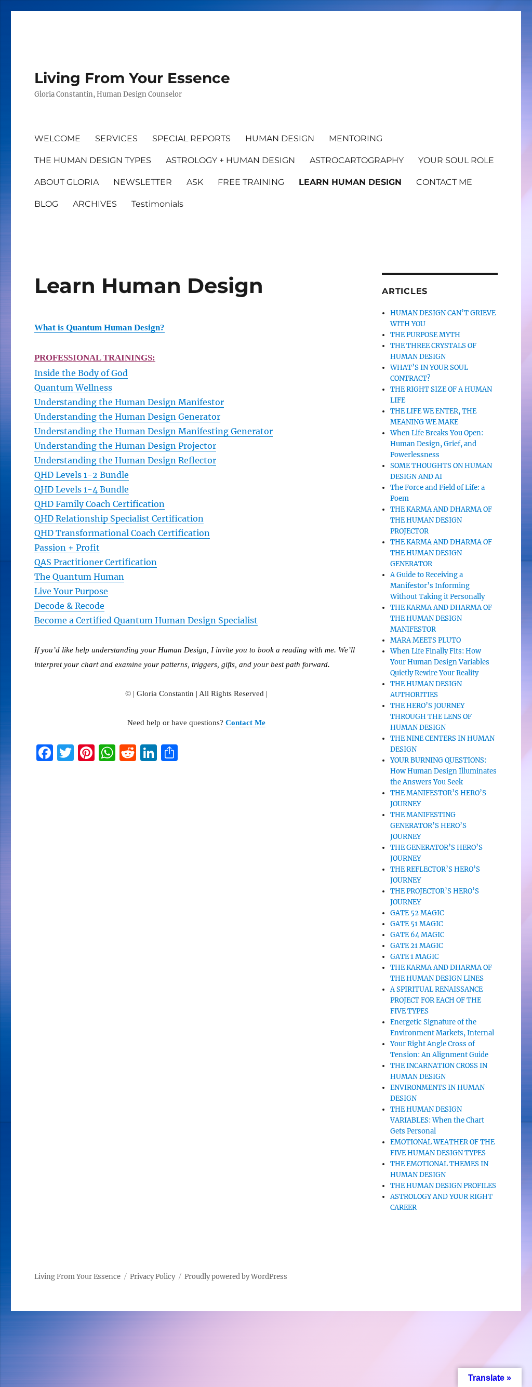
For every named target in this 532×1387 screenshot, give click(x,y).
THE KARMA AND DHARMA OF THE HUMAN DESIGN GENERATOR (441, 553)
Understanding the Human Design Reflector (125, 460)
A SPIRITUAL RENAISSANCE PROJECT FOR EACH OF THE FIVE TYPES (436, 1000)
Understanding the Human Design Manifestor (129, 402)
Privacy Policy (152, 1276)
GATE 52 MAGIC (417, 913)
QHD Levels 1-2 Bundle (81, 475)
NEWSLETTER (142, 182)
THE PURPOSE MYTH (425, 334)
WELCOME (57, 138)
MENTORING (355, 138)
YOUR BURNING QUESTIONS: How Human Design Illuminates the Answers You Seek (443, 771)
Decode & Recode (69, 606)
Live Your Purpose (71, 591)
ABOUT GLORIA (66, 182)
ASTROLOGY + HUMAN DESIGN (230, 160)
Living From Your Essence (132, 78)
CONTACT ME (444, 182)
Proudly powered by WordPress (235, 1276)
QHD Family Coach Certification (99, 504)
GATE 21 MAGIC (416, 945)
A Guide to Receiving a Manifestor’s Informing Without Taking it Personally (437, 585)
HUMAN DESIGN (279, 138)
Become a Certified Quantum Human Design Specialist (146, 620)
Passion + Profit (67, 547)
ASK (195, 182)
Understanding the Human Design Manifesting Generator (153, 431)
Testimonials (157, 204)
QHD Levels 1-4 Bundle (81, 489)
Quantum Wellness (73, 387)
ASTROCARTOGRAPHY (357, 160)
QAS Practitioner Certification (95, 562)
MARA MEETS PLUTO (425, 640)
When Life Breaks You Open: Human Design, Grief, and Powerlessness (436, 444)
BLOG (46, 204)
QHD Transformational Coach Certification (122, 533)
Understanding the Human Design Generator (127, 416)
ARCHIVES (95, 204)
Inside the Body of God (81, 373)
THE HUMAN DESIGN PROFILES (443, 1185)
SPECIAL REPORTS (191, 138)
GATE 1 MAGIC (414, 956)
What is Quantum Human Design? (99, 327)
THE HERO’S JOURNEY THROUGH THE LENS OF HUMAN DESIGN (431, 716)
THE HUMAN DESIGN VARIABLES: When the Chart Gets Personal (437, 1120)
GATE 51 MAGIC (416, 923)
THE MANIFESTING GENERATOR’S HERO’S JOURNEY (428, 825)
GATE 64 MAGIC (417, 934)
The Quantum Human (79, 576)
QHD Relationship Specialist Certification (119, 518)
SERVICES (116, 138)
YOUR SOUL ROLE (456, 160)
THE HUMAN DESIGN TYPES (92, 160)
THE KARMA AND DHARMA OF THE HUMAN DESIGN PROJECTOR (441, 520)
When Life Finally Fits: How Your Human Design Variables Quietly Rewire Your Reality (439, 662)
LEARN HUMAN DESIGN (350, 182)
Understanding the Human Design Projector (125, 446)
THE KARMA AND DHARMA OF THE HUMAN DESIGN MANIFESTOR (441, 618)
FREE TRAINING (251, 182)
